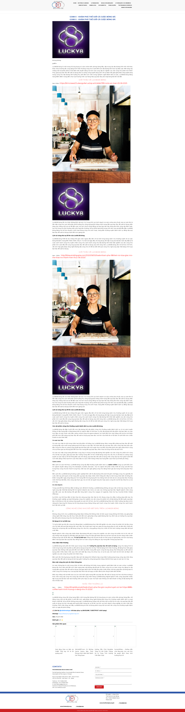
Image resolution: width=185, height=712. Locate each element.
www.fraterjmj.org (65, 706)
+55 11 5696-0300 (62, 681)
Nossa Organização (107, 3)
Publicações (112, 5)
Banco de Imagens (126, 7)
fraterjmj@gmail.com (61, 684)
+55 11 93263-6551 (63, 682)
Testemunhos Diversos (125, 5)
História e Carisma (83, 3)
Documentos (102, 5)
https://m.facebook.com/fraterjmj (67, 685)
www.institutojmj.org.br (107, 703)
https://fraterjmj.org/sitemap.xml (69, 613)
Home (74, 3)
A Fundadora (95, 3)
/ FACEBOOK (80, 706)
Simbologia (92, 5)
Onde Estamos (83, 5)
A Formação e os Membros (123, 3)
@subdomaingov (65, 610)
